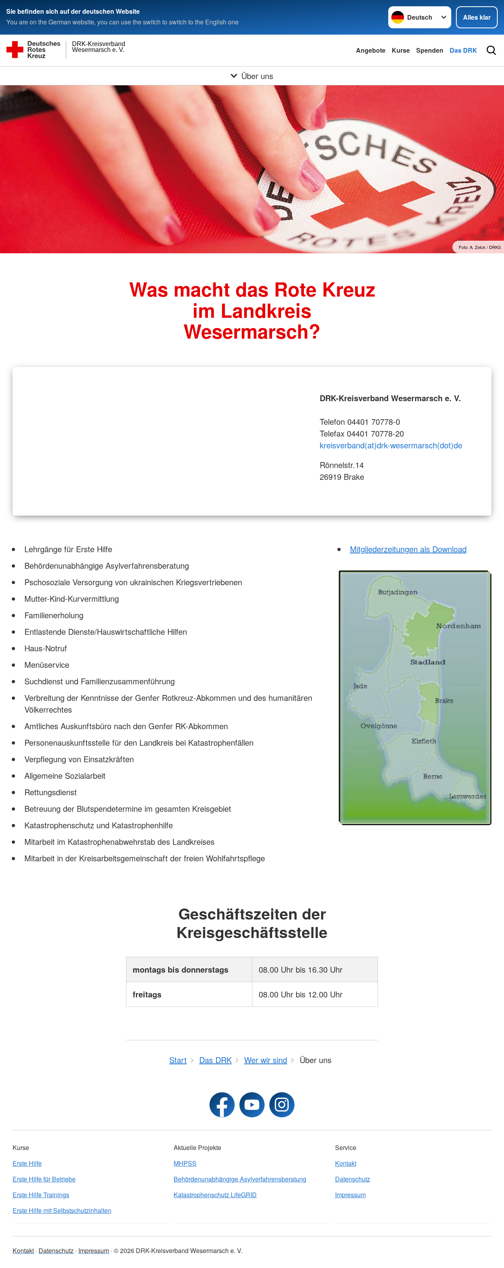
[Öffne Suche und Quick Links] (491, 50)
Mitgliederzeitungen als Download (408, 549)
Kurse (401, 50)
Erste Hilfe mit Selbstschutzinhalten (62, 1210)
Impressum (350, 1194)
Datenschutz (352, 1178)
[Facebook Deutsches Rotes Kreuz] (222, 1104)
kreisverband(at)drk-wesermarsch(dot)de (391, 445)
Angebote (370, 50)
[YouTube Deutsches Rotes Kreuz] (252, 1104)
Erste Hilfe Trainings (41, 1194)
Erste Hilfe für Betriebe (44, 1178)
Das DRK (463, 50)
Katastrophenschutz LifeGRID (215, 1194)
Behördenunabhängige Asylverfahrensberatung (240, 1178)
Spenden (429, 50)
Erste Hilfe (27, 1163)
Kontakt (345, 1163)
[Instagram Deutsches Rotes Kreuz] (282, 1104)
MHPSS (185, 1163)
